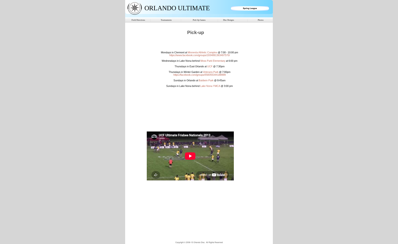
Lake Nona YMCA (210, 86)
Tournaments (166, 20)
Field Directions (138, 20)
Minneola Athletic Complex (202, 52)
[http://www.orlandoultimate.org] (134, 14)
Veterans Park (210, 72)
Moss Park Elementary (212, 61)
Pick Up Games (199, 20)
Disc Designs (228, 20)
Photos (261, 20)
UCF (210, 66)
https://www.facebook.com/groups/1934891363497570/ (199, 55)
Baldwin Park (206, 80)
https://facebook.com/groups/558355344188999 (199, 75)
